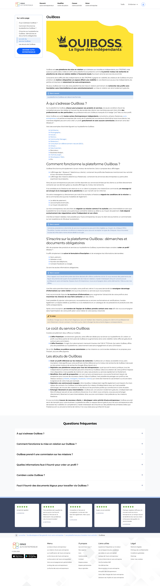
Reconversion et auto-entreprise (108, 568)
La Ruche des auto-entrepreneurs (58, 568)
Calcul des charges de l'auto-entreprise (111, 574)
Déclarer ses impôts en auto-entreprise (111, 577)
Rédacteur (54, 141)
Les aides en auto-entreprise (107, 553)
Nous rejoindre (83, 568)
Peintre (53, 137)
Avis (80, 553)
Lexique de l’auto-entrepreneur (108, 556)
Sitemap (133, 556)
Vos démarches (103, 565)
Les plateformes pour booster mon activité (81, 535)
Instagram (74, 379)
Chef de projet (55, 155)
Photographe (55, 132)
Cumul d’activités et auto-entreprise (110, 559)
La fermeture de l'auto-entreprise (58, 556)
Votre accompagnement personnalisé (59, 562)
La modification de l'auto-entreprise (58, 553)
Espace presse (83, 562)
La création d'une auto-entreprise (58, 550)
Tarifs (122, 4)
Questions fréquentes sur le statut (109, 547)
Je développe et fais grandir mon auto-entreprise (45, 535)
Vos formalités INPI (104, 562)
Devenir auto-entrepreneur (28, 51)
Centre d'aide (83, 556)
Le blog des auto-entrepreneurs (57, 565)
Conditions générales (137, 553)
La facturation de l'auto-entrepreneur (59, 559)
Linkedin (66, 379)
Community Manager (58, 139)
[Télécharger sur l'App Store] (18, 556)
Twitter (88, 379)
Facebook (82, 379)
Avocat (52, 135)
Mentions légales (136, 547)
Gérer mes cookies (137, 559)
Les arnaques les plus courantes (108, 550)
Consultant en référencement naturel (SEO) (66, 144)
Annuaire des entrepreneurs (107, 571)
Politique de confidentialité (139, 550)
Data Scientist (55, 148)
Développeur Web (57, 157)
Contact (81, 559)
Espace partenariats (85, 565)
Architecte (54, 130)
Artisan (53, 146)
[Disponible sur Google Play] (31, 556)
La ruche (22, 535)
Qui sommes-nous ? (85, 547)
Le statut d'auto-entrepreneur (56, 547)
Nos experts (82, 550)
